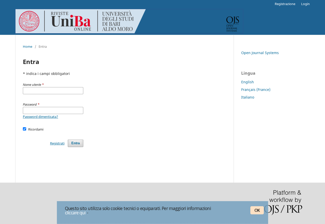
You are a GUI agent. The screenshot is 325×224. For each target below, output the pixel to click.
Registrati (57, 143)
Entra (75, 143)
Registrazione (285, 4)
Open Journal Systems (260, 52)
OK (257, 210)
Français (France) (255, 89)
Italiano (247, 97)
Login (305, 4)
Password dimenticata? (40, 116)
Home (27, 46)
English (247, 81)
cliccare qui (75, 213)
